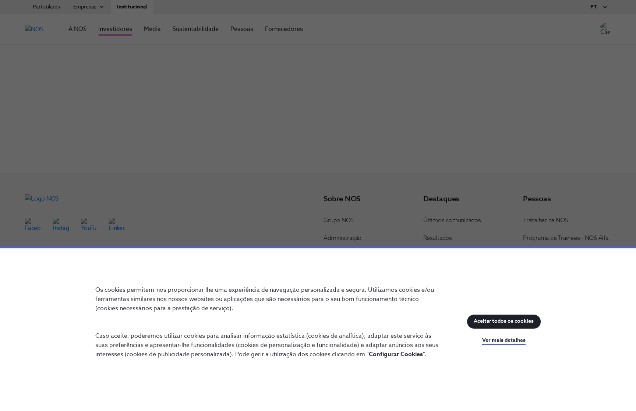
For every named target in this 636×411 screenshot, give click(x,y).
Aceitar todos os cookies (504, 321)
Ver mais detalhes (504, 340)
